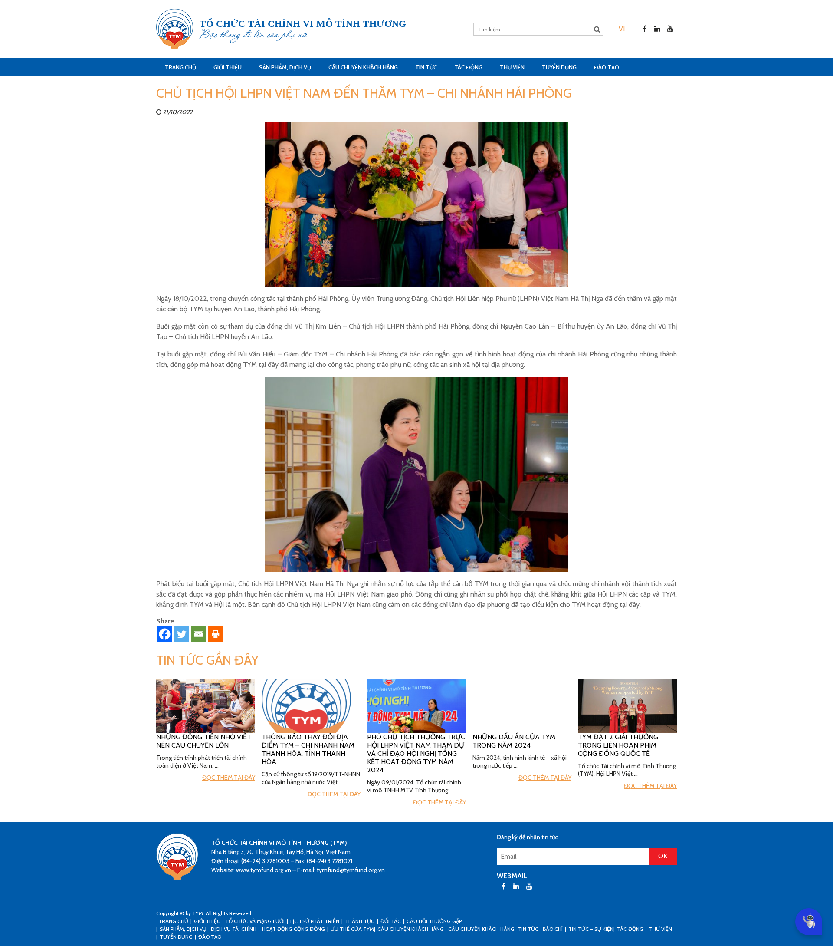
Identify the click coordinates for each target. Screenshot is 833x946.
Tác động (468, 67)
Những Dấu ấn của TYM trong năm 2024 (513, 741)
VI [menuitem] (622, 29)
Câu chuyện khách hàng (481, 929)
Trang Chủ (180, 67)
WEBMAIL (512, 876)
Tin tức (426, 67)
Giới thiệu (227, 67)
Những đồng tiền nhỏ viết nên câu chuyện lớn (203, 741)
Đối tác (390, 921)
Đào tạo (606, 67)
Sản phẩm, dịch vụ (285, 67)
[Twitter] (181, 634)
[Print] (215, 634)
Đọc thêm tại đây (228, 777)
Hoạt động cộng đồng (293, 929)
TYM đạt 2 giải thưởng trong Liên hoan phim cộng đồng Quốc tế (618, 745)
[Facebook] (164, 634)
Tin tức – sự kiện (590, 929)
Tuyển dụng (559, 67)
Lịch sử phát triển (314, 921)
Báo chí (553, 929)
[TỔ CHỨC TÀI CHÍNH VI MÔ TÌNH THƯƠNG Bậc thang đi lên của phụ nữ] (174, 29)
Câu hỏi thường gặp (434, 921)
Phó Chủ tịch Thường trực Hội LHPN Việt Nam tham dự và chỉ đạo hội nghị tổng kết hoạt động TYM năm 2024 (416, 753)
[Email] (198, 634)
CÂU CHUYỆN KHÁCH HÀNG (363, 67)
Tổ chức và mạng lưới (255, 921)
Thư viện (512, 67)
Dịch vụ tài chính (233, 929)
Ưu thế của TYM (352, 929)
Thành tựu (360, 921)
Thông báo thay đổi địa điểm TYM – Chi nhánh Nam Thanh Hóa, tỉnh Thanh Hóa (308, 749)
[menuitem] (622, 29)
